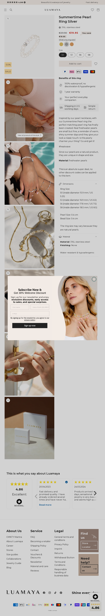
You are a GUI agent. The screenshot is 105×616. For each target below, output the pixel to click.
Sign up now (29, 325)
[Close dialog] (94, 279)
